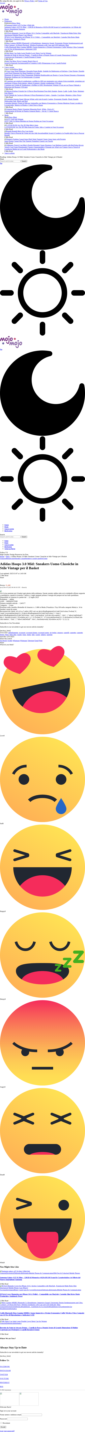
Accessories (4, 1290)
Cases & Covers (28, 1290)
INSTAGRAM (5, 1371)
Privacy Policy (29, 1)
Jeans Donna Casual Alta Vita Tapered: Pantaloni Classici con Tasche (28, 141)
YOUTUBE (4, 1379)
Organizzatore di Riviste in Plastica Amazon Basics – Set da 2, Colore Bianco (31, 111)
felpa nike (13, 635)
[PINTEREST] (0, 1381)
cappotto (73, 633)
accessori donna (31, 633)
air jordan (53, 633)
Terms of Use (42, 1)
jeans (24, 635)
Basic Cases (18, 1290)
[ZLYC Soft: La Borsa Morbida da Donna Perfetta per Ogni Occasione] (13, 119)
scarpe (38, 635)
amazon (60, 633)
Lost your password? (7, 1431)
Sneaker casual (20, 558)
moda (29, 635)
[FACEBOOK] (0, 1365)
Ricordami (6, 1423)
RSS (1, 1387)
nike (33, 635)
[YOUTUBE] (0, 1377)
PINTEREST (5, 1383)
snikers (43, 635)
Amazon (3, 558)
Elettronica (17, 1273)
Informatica (25, 1273)
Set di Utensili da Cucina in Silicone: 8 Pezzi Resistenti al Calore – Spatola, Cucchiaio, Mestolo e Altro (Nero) (42, 95)
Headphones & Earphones (58, 1307)
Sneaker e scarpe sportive (34, 558)
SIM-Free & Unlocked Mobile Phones (66, 1273)
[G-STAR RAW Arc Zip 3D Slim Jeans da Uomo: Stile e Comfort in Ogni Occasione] (21, 125)
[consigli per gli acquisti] (11, 15)
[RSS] (0, 1385)
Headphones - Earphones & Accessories (35, 1307)
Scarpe (12, 558)
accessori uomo (43, 633)
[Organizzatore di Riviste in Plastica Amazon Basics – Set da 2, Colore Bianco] (29, 109)
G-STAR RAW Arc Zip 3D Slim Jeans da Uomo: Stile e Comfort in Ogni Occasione (34, 127)
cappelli (66, 633)
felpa (7, 635)
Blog (8, 556)
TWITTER (4, 1375)
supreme (49, 635)
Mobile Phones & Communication (41, 1273)
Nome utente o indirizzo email (10, 1415)
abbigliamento (13, 633)
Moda (8, 558)
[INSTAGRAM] (0, 1369)
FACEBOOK (5, 1367)
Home (2, 556)
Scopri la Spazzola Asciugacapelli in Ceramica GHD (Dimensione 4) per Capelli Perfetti (35, 63)
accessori (22, 633)
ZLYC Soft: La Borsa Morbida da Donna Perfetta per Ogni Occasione (28, 121)
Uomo (45, 558)
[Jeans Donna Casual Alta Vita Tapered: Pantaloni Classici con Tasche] (35, 139)
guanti (19, 635)
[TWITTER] (0, 1373)
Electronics (10, 1273)
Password (3, 1419)
